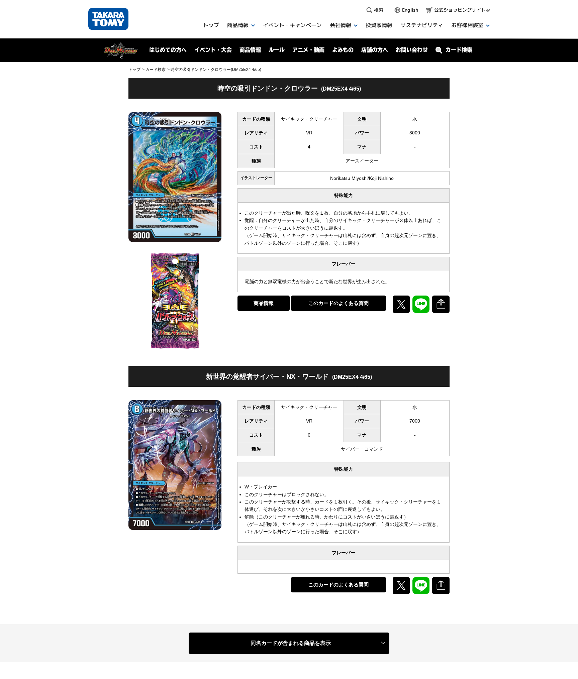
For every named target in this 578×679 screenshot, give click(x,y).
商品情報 (264, 303)
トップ (134, 69)
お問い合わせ (412, 49)
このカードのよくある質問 (338, 303)
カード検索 (156, 69)
